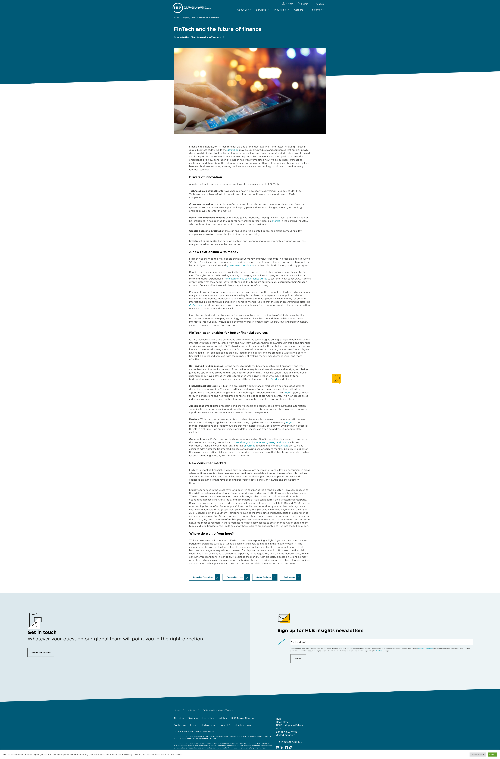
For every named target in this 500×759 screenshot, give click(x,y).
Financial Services (235, 577)
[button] (319, 4)
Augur (287, 392)
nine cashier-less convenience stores (246, 278)
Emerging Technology (203, 577)
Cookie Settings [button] (477, 754)
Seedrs (275, 379)
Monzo (276, 220)
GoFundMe (195, 305)
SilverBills (249, 445)
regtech (290, 422)
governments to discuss (240, 265)
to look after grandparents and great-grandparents (260, 442)
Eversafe (283, 445)
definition (233, 150)
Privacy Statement (425, 649)
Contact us (380, 651)
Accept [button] (492, 754)
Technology (289, 577)
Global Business (263, 577)
